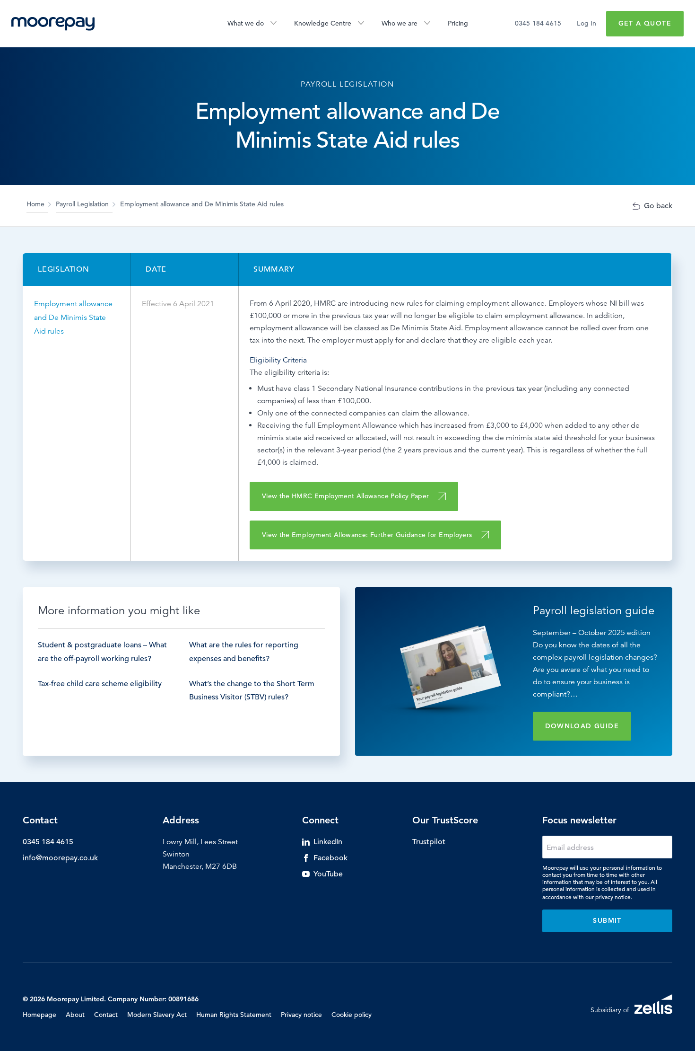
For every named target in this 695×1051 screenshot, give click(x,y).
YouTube (328, 874)
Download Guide (582, 726)
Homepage (39, 1014)
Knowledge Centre (322, 23)
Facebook (330, 858)
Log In (586, 23)
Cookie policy (351, 1014)
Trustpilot (428, 842)
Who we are (399, 23)
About (75, 1014)
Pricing (458, 23)
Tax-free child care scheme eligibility (100, 684)
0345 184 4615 (538, 23)
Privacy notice (301, 1014)
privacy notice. (613, 897)
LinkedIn (327, 842)
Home (35, 204)
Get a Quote (644, 23)
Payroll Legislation (82, 204)
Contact (106, 1014)
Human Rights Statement (233, 1014)
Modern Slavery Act (157, 1014)
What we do (245, 23)
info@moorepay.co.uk (60, 858)
